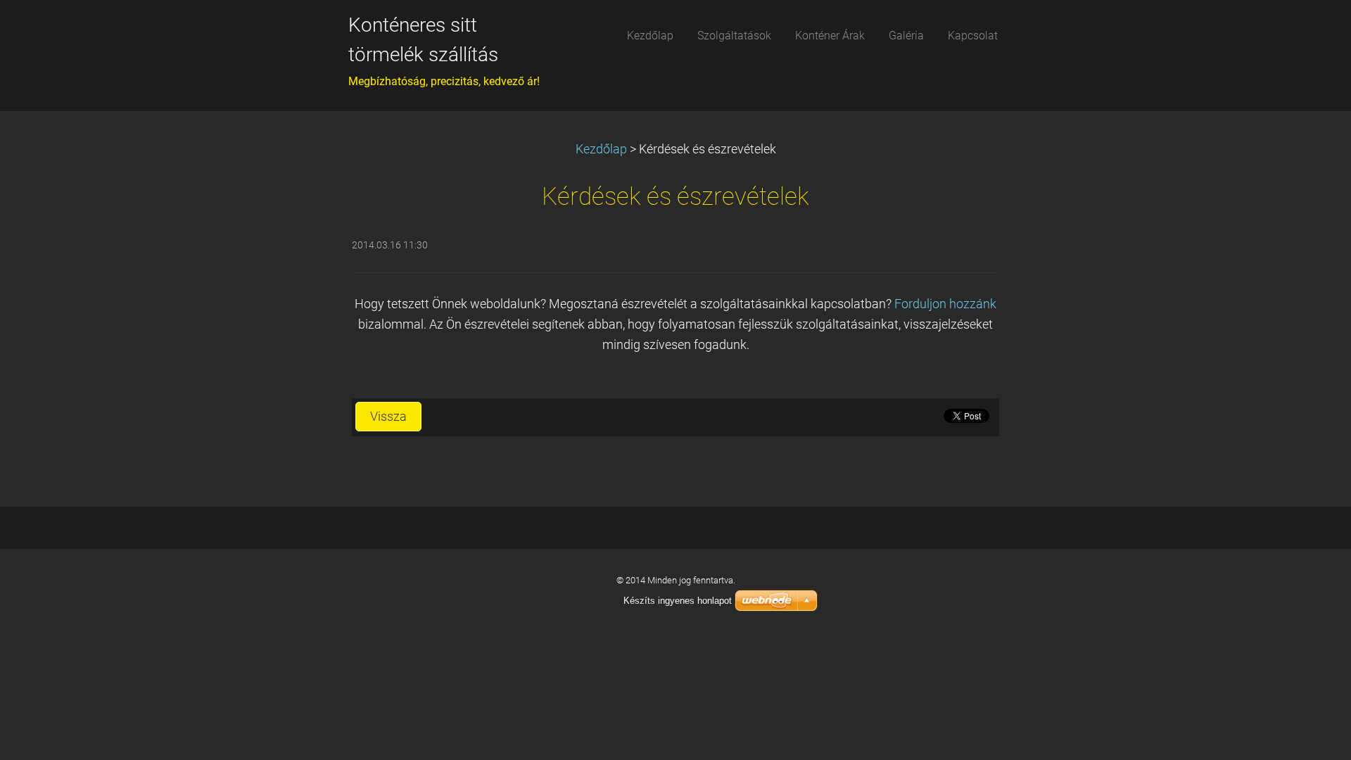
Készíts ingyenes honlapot (677, 600)
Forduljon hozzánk (945, 304)
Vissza (388, 417)
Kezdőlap (601, 149)
